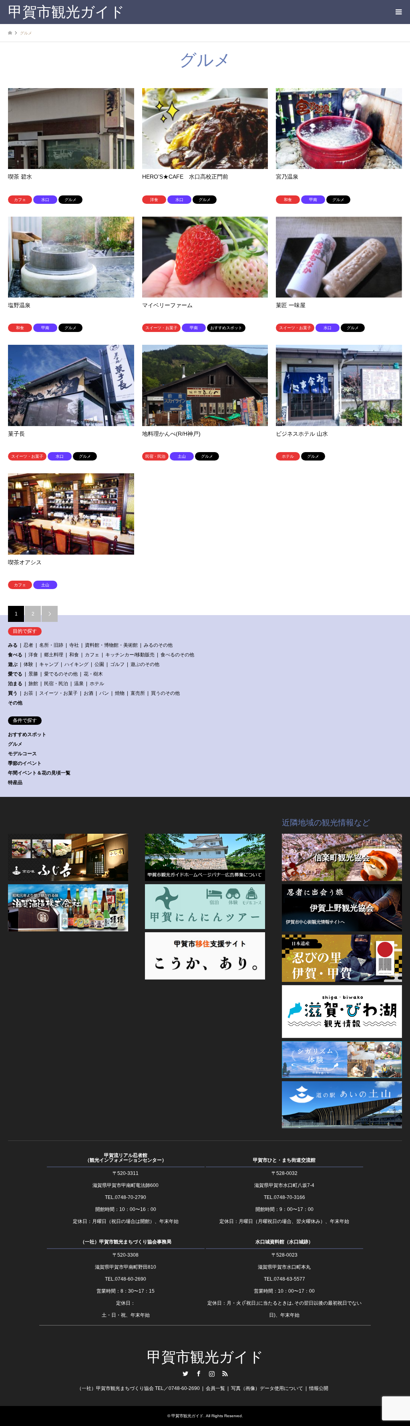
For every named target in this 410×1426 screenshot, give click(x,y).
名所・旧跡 (51, 645)
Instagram (212, 1373)
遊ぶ (13, 664)
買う (13, 693)
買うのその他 (165, 693)
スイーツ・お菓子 (58, 693)
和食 (74, 655)
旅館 (33, 683)
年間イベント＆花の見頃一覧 (39, 773)
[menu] (398, 12)
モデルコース (22, 753)
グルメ (15, 744)
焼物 (120, 693)
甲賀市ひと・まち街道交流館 (284, 1160)
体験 (28, 664)
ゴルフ (117, 664)
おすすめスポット (27, 734)
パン (104, 693)
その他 (15, 703)
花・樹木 (93, 674)
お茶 (28, 693)
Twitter (185, 1373)
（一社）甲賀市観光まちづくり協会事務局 (125, 1242)
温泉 (79, 683)
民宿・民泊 (56, 683)
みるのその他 (158, 645)
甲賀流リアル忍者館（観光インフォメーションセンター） (126, 1157)
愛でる (15, 674)
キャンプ (48, 664)
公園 (99, 664)
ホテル (97, 683)
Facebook (198, 1373)
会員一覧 (215, 1388)
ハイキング (76, 664)
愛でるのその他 (61, 674)
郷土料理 (53, 655)
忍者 (28, 645)
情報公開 (318, 1388)
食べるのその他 (177, 655)
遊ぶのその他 (145, 664)
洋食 (33, 655)
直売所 (138, 693)
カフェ (92, 655)
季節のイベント (25, 763)
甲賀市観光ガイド (205, 1357)
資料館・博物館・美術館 (111, 645)
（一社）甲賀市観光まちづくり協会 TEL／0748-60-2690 (138, 1388)
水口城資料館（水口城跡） (284, 1242)
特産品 (15, 782)
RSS (225, 1373)
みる (13, 645)
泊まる (15, 683)
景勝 (33, 674)
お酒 (88, 693)
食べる (15, 655)
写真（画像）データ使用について (267, 1388)
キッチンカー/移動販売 (130, 655)
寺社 (74, 645)
